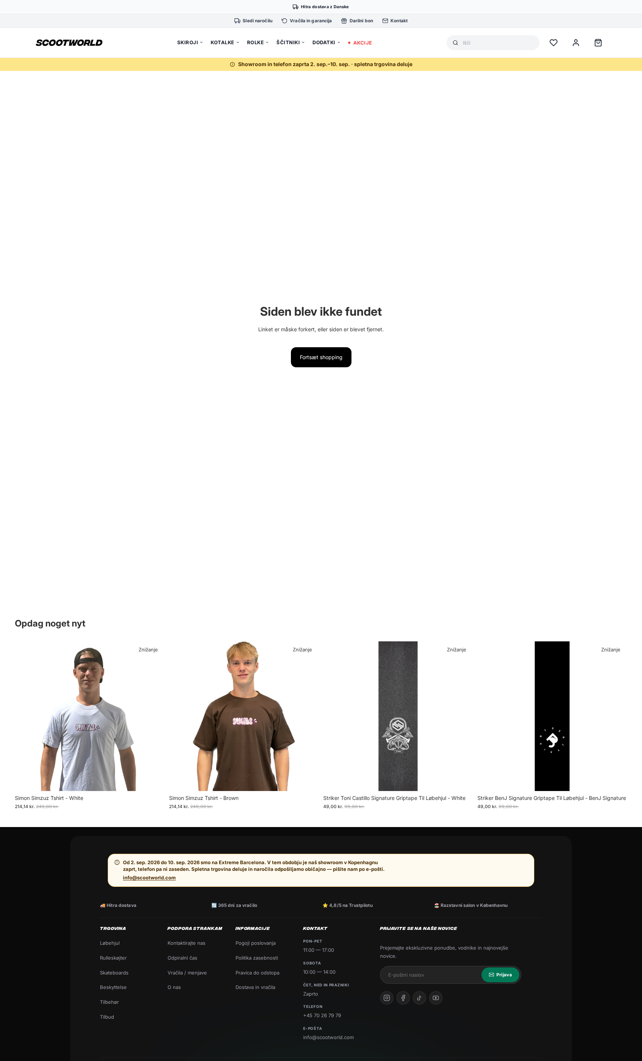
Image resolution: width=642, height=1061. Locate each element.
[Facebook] (403, 998)
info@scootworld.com (149, 878)
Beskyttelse (113, 987)
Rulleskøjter (113, 958)
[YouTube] (435, 998)
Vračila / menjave (187, 973)
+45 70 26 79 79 (322, 1015)
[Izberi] (153, 780)
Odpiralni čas (182, 958)
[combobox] (498, 43)
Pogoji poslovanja (256, 943)
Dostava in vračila (255, 987)
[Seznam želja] (553, 43)
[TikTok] (419, 998)
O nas (174, 987)
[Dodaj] (461, 780)
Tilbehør (109, 1002)
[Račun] (576, 43)
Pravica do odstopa (257, 973)
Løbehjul (110, 943)
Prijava (504, 974)
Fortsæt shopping (321, 357)
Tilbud (107, 1017)
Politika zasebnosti (257, 958)
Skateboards (114, 973)
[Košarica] (598, 43)
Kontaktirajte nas (186, 943)
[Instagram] (386, 998)
